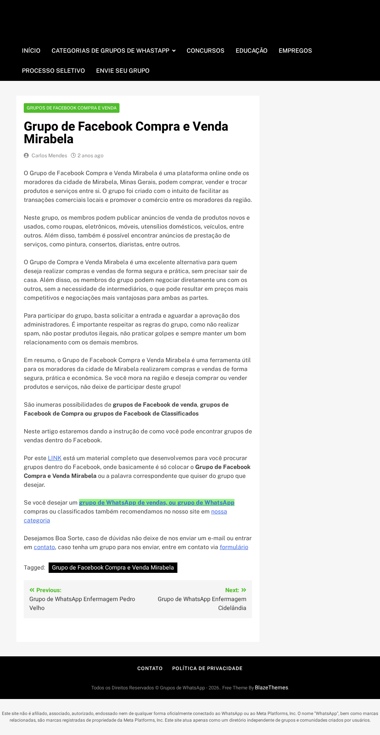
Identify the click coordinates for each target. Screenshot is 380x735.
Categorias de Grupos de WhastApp (110, 50)
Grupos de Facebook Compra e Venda (72, 108)
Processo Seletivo (53, 70)
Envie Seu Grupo (123, 70)
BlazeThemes (271, 688)
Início (31, 50)
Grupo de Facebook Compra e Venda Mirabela (113, 567)
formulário (234, 547)
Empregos (295, 50)
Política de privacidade (207, 668)
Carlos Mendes (49, 155)
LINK (55, 458)
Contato (150, 668)
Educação (252, 50)
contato (44, 547)
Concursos (206, 50)
